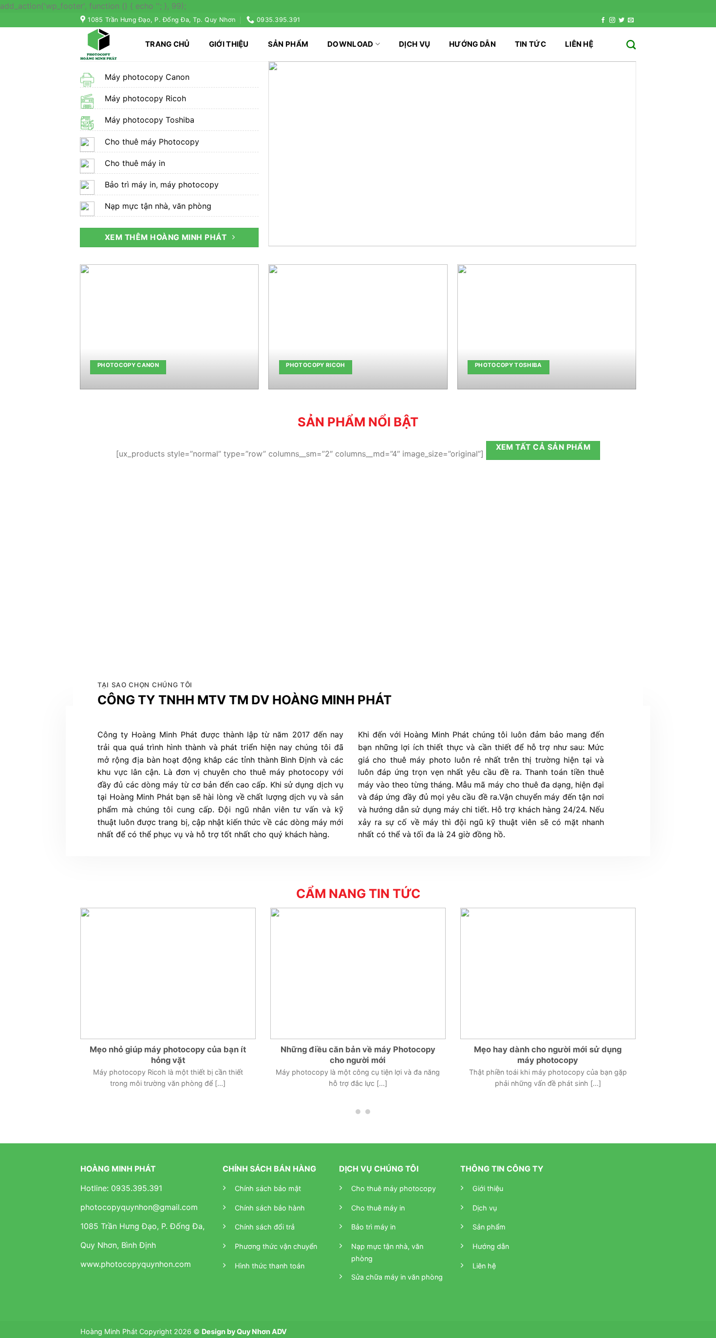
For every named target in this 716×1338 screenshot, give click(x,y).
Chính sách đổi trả (265, 1227)
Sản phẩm (288, 44)
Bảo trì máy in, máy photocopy (162, 184)
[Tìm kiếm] (631, 44)
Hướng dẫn (472, 44)
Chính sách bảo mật (268, 1188)
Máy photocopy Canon (147, 77)
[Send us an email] (631, 20)
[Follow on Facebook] (603, 20)
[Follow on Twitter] (621, 20)
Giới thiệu (229, 44)
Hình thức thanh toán (269, 1266)
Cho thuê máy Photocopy (152, 142)
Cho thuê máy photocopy (393, 1188)
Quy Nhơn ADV (262, 1331)
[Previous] (288, 153)
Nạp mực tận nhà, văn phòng (158, 206)
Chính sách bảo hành (270, 1208)
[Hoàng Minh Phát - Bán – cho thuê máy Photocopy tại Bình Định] (103, 44)
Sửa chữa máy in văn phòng (397, 1277)
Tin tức (530, 44)
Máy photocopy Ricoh (145, 98)
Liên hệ (579, 44)
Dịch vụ (414, 44)
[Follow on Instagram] (612, 20)
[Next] (616, 153)
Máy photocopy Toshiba (149, 120)
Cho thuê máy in (135, 163)
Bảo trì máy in (373, 1227)
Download (350, 44)
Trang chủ (167, 44)
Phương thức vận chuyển (276, 1246)
